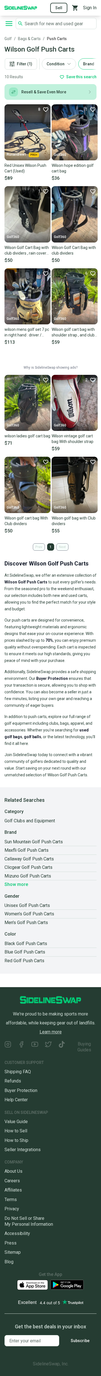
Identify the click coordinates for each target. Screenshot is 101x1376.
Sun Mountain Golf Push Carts (33, 841)
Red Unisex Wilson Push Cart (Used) (25, 168)
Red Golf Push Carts (24, 960)
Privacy (11, 1208)
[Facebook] (21, 1047)
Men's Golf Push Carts (26, 922)
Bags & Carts (29, 38)
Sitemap (12, 1252)
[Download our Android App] (67, 1285)
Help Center (16, 1099)
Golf (8, 38)
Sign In (90, 7)
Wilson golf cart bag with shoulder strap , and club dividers (73, 332)
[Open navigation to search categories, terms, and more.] (8, 23)
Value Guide (16, 1121)
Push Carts (57, 38)
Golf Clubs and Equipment (29, 820)
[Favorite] (93, 191)
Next (62, 547)
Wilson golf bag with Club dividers (74, 521)
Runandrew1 (16, 154)
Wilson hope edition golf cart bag (73, 168)
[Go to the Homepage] (20, 7)
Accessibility (17, 1233)
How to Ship (16, 1140)
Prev (38, 547)
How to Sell (15, 1130)
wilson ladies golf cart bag (27, 436)
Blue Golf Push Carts (24, 952)
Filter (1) (24, 64)
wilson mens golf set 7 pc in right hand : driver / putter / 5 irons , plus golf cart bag (26, 332)
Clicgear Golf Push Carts (28, 867)
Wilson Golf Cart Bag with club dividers (74, 250)
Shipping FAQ (17, 1071)
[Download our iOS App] (32, 1285)
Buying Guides (84, 1046)
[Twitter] (48, 1047)
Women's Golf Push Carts (29, 913)
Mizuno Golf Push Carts (27, 876)
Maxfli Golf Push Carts (26, 850)
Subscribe (80, 1340)
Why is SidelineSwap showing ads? (50, 368)
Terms (10, 1199)
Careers (12, 1180)
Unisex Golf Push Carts (27, 905)
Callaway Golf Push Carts (29, 859)
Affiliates (13, 1190)
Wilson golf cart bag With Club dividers (26, 521)
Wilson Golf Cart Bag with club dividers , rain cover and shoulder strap (26, 250)
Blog (8, 1261)
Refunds (12, 1081)
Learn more (51, 1032)
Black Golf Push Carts (25, 943)
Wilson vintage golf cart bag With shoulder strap (72, 439)
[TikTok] (61, 1047)
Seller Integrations (22, 1149)
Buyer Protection (20, 1090)
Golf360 (60, 155)
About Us (13, 1171)
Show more (16, 884)
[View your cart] (75, 7)
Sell (58, 8)
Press (10, 1243)
